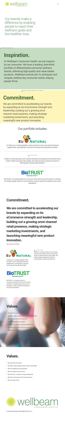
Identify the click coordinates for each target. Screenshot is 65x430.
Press (8, 419)
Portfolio (9, 417)
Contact (8, 421)
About (8, 415)
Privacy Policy (10, 422)
